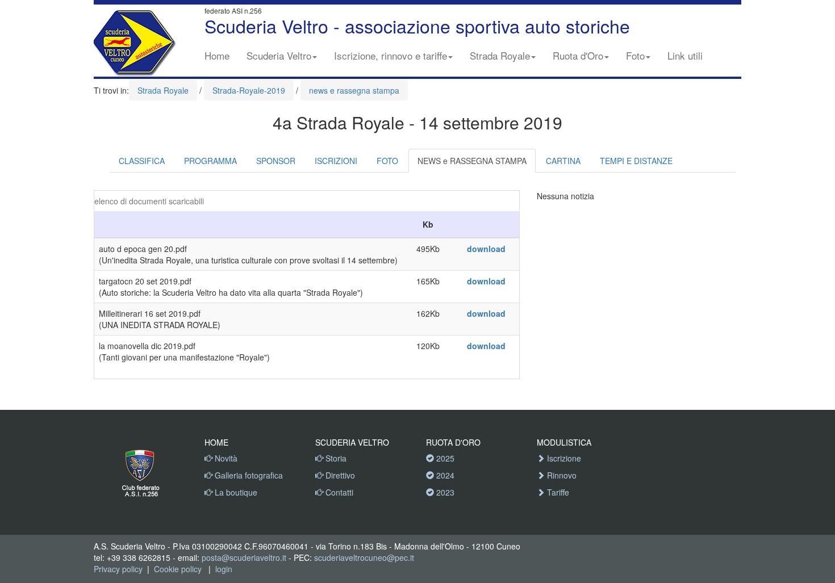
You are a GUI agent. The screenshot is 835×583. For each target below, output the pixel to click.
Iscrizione (563, 458)
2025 (444, 458)
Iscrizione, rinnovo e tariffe (390, 55)
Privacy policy (118, 568)
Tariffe (557, 492)
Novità (224, 458)
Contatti (338, 492)
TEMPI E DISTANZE (636, 160)
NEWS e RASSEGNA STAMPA (472, 160)
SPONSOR (275, 160)
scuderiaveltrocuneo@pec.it (364, 557)
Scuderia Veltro (279, 55)
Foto (635, 55)
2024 (444, 475)
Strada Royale (500, 55)
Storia (334, 458)
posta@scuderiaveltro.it (244, 557)
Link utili (685, 55)
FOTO (387, 160)
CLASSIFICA (142, 160)
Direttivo (339, 475)
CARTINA (563, 160)
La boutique (234, 492)
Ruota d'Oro (578, 55)
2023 (444, 492)
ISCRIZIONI (336, 160)
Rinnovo (561, 475)
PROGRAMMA (210, 160)
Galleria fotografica (247, 475)
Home (216, 55)
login (223, 568)
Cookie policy (178, 568)
